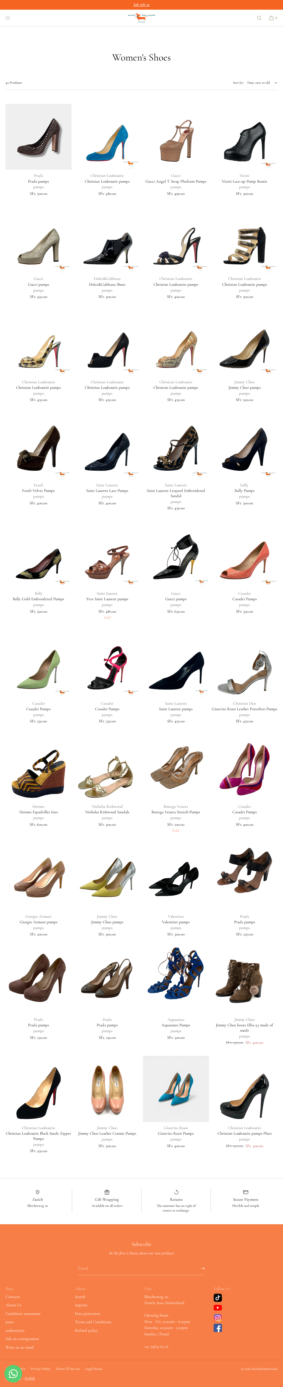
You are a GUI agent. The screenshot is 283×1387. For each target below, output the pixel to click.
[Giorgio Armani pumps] (39, 878)
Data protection (87, 1313)
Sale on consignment (22, 1338)
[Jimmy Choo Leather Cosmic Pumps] (107, 1089)
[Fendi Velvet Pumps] (39, 446)
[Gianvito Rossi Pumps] (176, 1089)
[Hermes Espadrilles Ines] (39, 768)
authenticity (15, 1330)
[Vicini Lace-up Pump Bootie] (245, 137)
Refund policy (86, 1330)
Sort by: (238, 82)
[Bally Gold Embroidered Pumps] (39, 554)
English (30, 1378)
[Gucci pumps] (39, 240)
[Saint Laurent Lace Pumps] (107, 446)
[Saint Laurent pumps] (176, 664)
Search (80, 1296)
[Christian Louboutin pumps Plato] (245, 1089)
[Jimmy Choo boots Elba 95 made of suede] (245, 981)
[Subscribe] (198, 1268)
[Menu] (12, 18)
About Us (13, 1304)
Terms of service (68, 1369)
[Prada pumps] (39, 137)
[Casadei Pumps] (245, 554)
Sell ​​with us (141, 4)
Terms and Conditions (93, 1321)
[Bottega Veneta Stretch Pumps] (176, 768)
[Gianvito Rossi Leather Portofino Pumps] (245, 664)
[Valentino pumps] (176, 878)
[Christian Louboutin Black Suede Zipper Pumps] (39, 1089)
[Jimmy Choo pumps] (245, 343)
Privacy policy (41, 1369)
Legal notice (93, 1369)
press (10, 1321)
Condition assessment (23, 1313)
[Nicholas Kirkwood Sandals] (107, 768)
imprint (81, 1304)
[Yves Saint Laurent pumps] (107, 554)
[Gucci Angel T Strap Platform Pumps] (176, 137)
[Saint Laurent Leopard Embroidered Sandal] (176, 446)
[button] (259, 18)
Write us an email (20, 1347)
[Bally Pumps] (245, 446)
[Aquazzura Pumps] (176, 981)
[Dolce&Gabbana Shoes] (107, 240)
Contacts (13, 1296)
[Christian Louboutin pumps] (107, 137)
